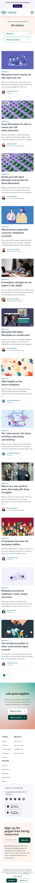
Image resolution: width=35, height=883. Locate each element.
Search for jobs (18, 753)
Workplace (5, 72)
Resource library (19, 745)
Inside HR (10, 21)
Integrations (5, 753)
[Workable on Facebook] (11, 800)
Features (5, 745)
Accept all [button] (11, 880)
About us (5, 765)
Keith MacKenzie (12, 144)
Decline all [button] (23, 880)
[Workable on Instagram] (23, 800)
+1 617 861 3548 (17, 788)
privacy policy (9, 858)
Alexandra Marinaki (13, 400)
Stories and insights (21, 21)
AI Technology (6, 749)
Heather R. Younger (13, 249)
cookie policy (26, 873)
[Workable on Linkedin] (6, 800)
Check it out (17, 6)
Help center (17, 741)
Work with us (6, 769)
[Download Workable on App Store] (13, 806)
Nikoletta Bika (11, 610)
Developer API (18, 749)
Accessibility (6, 777)
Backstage (5, 773)
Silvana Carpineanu (13, 299)
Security (4, 757)
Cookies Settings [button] (17, 876)
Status (4, 781)
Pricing (4, 741)
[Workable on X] (19, 800)
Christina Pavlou (12, 91)
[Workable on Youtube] (15, 800)
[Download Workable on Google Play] (13, 812)
